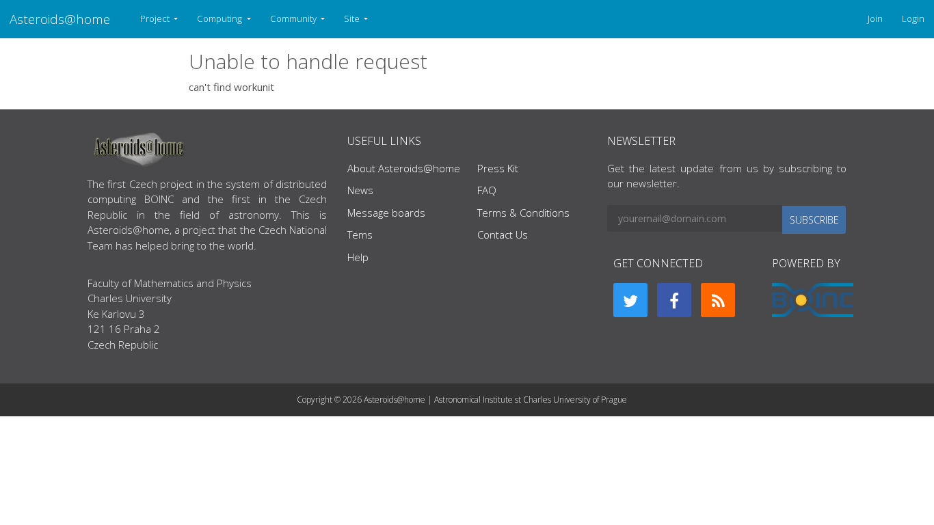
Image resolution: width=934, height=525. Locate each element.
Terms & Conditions (523, 212)
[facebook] (674, 300)
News (360, 190)
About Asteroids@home (403, 168)
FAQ (486, 190)
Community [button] (294, 18)
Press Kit (497, 168)
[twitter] (630, 300)
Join (875, 18)
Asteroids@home (60, 18)
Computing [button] (220, 18)
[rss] (718, 300)
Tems (360, 234)
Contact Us (502, 234)
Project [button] (156, 18)
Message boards (386, 212)
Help (358, 257)
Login (913, 18)
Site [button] (353, 18)
